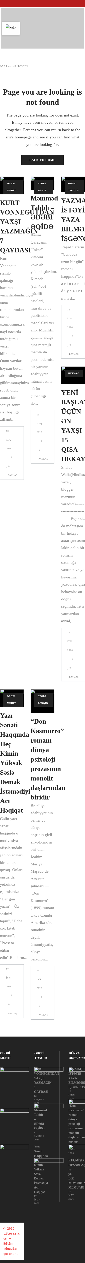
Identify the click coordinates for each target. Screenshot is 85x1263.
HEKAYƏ (73, 373)
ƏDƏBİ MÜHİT (11, 187)
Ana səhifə (8, 66)
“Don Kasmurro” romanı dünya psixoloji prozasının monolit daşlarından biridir (48, 759)
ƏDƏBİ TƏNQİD (73, 187)
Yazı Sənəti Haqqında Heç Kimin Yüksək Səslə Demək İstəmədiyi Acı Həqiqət (15, 763)
